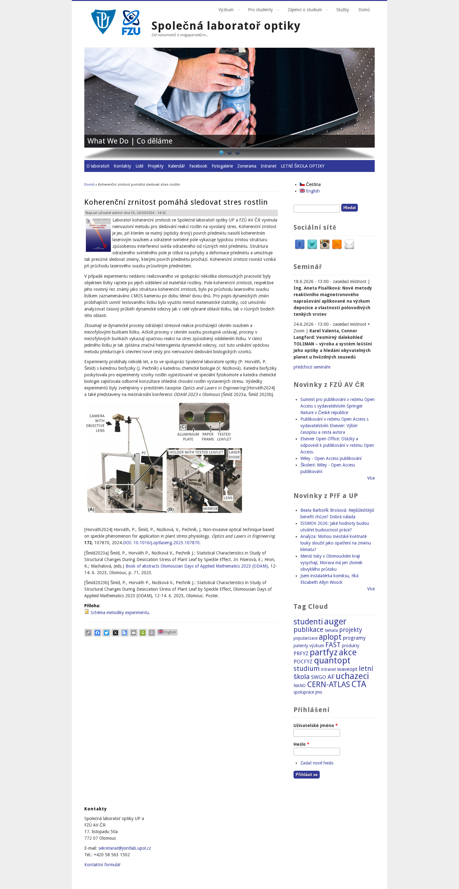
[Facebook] (300, 249)
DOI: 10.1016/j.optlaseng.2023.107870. (162, 542)
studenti (308, 621)
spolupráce (304, 692)
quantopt (332, 660)
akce (348, 652)
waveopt (347, 669)
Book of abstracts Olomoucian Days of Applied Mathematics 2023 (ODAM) (197, 566)
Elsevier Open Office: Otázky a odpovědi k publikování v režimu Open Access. (337, 445)
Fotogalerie (222, 166)
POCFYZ (303, 661)
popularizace (306, 638)
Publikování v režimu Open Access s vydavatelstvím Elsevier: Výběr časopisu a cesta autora (334, 426)
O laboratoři (97, 166)
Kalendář (176, 166)
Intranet (268, 166)
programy (354, 638)
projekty (350, 629)
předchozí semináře (312, 366)
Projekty (156, 166)
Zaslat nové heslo (316, 762)
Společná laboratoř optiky (225, 25)
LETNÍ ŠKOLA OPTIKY (302, 166)
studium (307, 668)
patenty (301, 645)
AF (331, 677)
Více (371, 478)
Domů (364, 9)
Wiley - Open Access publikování (331, 458)
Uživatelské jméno (316, 725)
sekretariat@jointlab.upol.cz (124, 848)
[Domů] (115, 36)
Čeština (313, 184)
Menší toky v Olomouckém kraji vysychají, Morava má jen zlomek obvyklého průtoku (331, 563)
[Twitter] (312, 249)
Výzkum (224, 10)
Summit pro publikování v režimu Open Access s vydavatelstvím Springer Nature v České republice (337, 406)
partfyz (324, 652)
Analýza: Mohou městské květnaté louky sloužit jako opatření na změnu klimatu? (335, 543)
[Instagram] (325, 249)
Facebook (198, 166)
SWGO (318, 677)
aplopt (330, 637)
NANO (300, 685)
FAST (333, 645)
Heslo (301, 744)
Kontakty (122, 166)
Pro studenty (258, 10)
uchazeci (352, 676)
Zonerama (246, 166)
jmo (318, 692)
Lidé (139, 166)
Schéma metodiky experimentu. (120, 612)
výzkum (316, 645)
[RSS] (337, 249)
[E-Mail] (349, 249)
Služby (342, 9)
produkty (350, 645)
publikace (308, 629)
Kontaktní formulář (102, 864)
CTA (358, 684)
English (169, 632)
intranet (328, 669)
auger (335, 621)
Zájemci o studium (302, 10)
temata (331, 630)
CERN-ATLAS (328, 684)
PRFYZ (301, 653)
